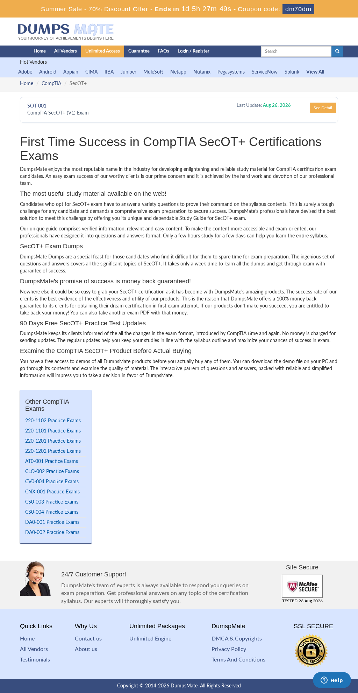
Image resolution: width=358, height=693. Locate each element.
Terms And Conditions (238, 660)
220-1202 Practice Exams (53, 451)
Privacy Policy (229, 649)
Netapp (178, 72)
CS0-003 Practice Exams (51, 502)
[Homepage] (10, 51)
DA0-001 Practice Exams (52, 522)
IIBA (109, 72)
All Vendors (65, 51)
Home (40, 51)
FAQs (163, 51)
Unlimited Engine (150, 639)
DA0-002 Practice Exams (52, 532)
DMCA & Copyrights (237, 639)
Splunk (292, 72)
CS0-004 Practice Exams (51, 512)
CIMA (91, 72)
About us (86, 649)
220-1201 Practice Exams (53, 441)
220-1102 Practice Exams (53, 420)
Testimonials (35, 660)
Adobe (25, 72)
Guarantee (139, 51)
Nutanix (201, 72)
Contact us (88, 639)
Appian (70, 72)
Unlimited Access (102, 51)
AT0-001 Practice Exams (51, 461)
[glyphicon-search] (337, 51)
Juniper (128, 72)
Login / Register (193, 51)
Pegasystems (231, 72)
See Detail (323, 108)
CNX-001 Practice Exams (52, 492)
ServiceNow (265, 72)
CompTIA (51, 83)
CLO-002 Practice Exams (52, 471)
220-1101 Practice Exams (53, 431)
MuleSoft (153, 72)
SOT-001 (36, 106)
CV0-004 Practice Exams (52, 481)
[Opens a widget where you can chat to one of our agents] (332, 680)
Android (47, 72)
